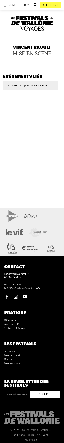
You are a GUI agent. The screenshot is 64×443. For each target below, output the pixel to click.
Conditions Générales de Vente (31, 434)
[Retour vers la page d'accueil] (32, 417)
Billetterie (50, 5)
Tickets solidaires (14, 328)
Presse (8, 359)
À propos (9, 351)
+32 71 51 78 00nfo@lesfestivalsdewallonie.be (22, 286)
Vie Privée (30, 439)
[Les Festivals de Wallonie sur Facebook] (7, 296)
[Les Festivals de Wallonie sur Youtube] (24, 296)
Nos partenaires (13, 355)
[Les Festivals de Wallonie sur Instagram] (15, 296)
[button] (25, 5)
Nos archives (12, 363)
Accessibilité (11, 324)
